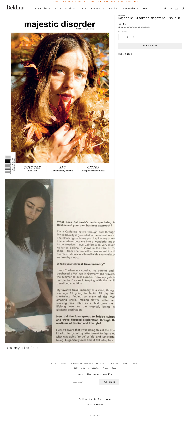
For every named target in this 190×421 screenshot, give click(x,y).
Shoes (83, 8)
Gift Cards (79, 368)
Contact (63, 363)
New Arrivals (42, 8)
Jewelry (113, 8)
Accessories (97, 8)
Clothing (70, 8)
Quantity (122, 32)
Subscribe (109, 382)
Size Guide (125, 54)
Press (105, 368)
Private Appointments (82, 363)
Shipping (122, 27)
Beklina (100, 416)
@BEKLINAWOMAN (95, 405)
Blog (114, 368)
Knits (58, 8)
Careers (126, 363)
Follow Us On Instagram (94, 399)
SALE (145, 8)
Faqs (135, 363)
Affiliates (93, 368)
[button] (165, 8)
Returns (100, 363)
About (53, 363)
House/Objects (130, 8)
